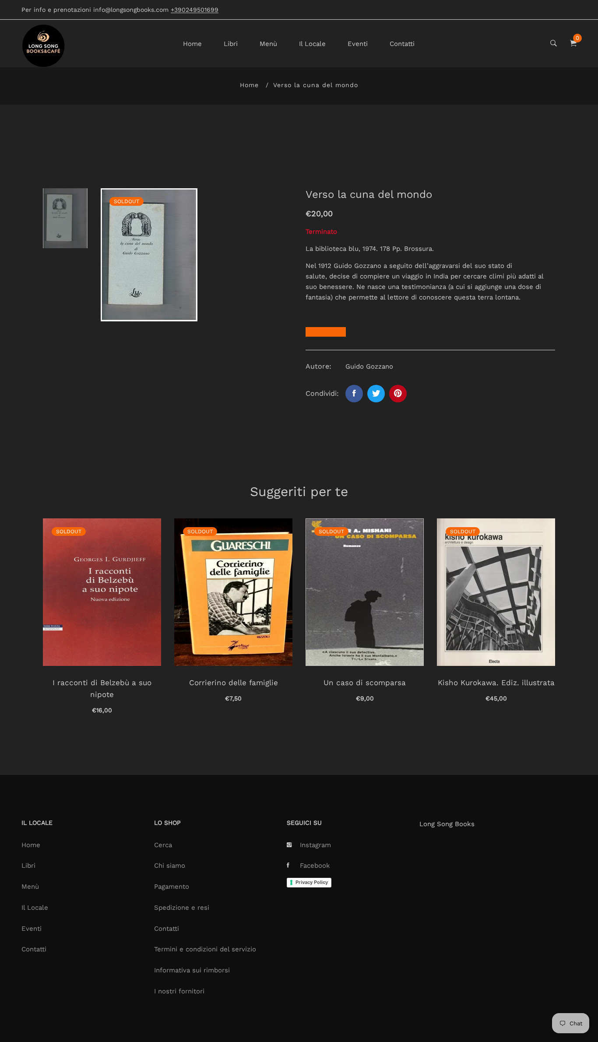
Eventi (358, 44)
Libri (231, 44)
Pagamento (171, 887)
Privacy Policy (311, 882)
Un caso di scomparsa (365, 682)
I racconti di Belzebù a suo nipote (102, 688)
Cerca (163, 845)
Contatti (402, 44)
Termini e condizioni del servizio (205, 949)
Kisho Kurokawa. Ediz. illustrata (496, 682)
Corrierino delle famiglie (233, 682)
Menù (268, 44)
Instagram (315, 845)
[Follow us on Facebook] (354, 393)
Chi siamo (169, 866)
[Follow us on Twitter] (376, 393)
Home (192, 44)
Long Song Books (447, 824)
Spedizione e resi (181, 908)
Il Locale (312, 44)
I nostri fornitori (179, 991)
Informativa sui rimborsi (192, 970)
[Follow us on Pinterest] (398, 393)
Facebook (315, 866)
